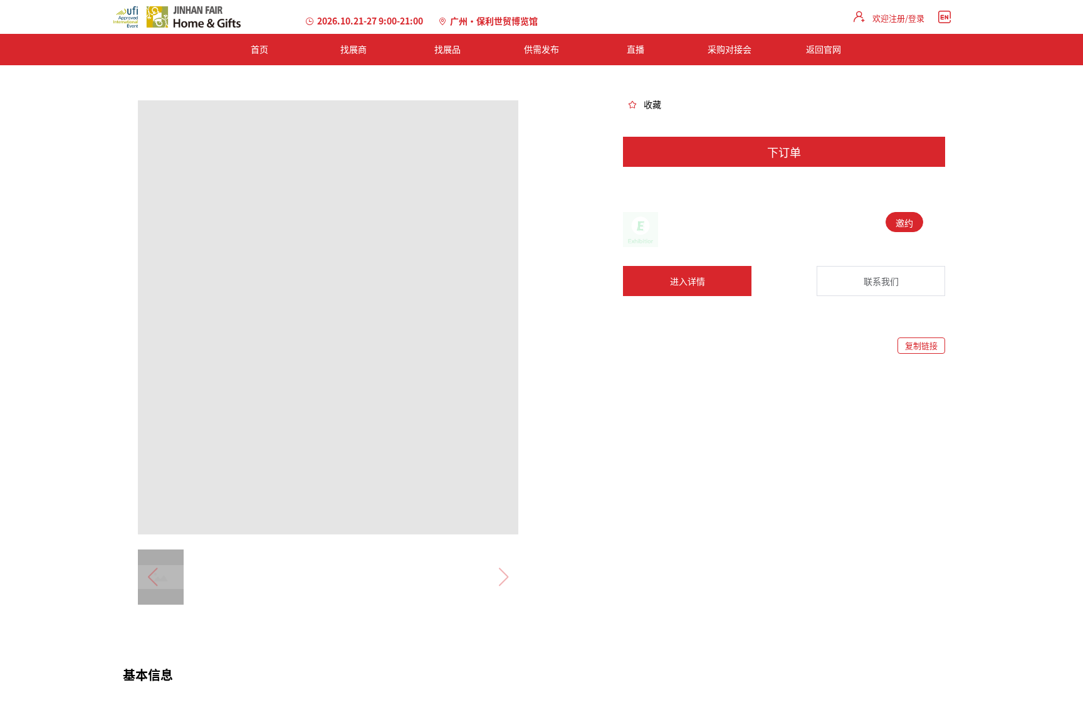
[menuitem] (259, 49)
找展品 (447, 49)
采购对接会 (729, 49)
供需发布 (541, 49)
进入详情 (687, 281)
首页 (259, 49)
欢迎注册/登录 (898, 18)
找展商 (353, 49)
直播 (635, 49)
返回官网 (823, 49)
